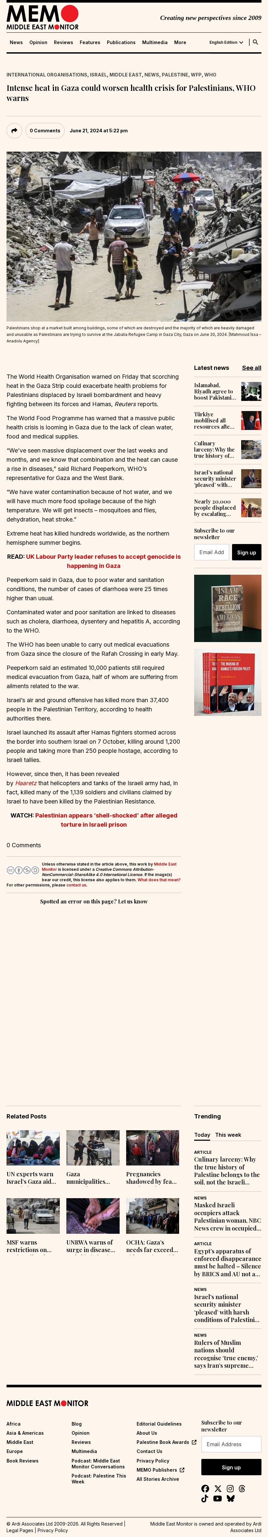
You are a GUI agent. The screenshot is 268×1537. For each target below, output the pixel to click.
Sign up (246, 552)
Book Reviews (23, 1460)
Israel (98, 74)
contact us (76, 885)
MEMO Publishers (157, 1470)
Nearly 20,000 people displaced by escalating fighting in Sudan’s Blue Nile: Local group (215, 507)
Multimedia (155, 42)
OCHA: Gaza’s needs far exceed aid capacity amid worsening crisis (150, 1247)
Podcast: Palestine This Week (99, 1478)
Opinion (38, 42)
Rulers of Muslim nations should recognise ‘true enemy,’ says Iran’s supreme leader (226, 1354)
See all (251, 367)
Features (90, 42)
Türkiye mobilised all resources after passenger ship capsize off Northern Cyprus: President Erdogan (213, 420)
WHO (210, 74)
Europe (15, 1451)
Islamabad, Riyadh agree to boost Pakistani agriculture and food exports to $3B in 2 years (213, 391)
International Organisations (47, 74)
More (180, 42)
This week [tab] (228, 1135)
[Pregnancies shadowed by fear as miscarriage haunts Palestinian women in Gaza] (152, 1148)
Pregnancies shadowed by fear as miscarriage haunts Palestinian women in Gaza (151, 1178)
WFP (196, 74)
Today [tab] (202, 1135)
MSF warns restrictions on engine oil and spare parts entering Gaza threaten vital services (27, 1247)
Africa (14, 1424)
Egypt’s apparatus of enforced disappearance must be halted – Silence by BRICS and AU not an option (227, 1263)
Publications (121, 42)
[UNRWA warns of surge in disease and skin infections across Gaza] (93, 1216)
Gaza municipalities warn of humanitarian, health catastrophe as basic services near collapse (92, 1178)
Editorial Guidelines (159, 1424)
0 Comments (45, 130)
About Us (147, 1433)
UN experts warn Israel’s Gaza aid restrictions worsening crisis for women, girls (30, 1178)
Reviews (63, 42)
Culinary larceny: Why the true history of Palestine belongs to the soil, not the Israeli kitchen (214, 449)
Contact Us (149, 1451)
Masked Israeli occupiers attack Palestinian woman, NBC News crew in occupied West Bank (227, 1216)
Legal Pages (20, 1530)
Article (203, 1152)
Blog (77, 1424)
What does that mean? (159, 879)
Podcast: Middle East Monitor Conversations (98, 1463)
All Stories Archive (158, 1479)
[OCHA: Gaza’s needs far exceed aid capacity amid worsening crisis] (152, 1216)
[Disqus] (94, 996)
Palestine (175, 74)
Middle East (125, 74)
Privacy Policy (153, 1460)
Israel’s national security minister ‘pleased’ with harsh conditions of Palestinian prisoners (215, 478)
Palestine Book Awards (163, 1442)
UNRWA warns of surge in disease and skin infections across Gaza (92, 1247)
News (16, 42)
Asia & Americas (25, 1433)
